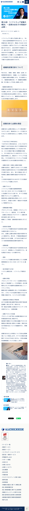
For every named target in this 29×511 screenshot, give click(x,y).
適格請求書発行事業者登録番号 (11, 497)
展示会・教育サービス (9, 454)
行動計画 (5, 474)
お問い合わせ (23, 1)
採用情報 (5, 482)
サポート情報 (6, 459)
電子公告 (5, 499)
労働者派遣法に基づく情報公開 (11, 484)
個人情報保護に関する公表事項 (11, 489)
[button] (27, 2)
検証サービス (6, 447)
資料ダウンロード (18, 1)
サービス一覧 (6, 444)
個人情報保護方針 (7, 487)
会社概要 (5, 469)
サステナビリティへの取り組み (11, 477)
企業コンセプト (7, 467)
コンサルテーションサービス (11, 452)
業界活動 (5, 479)
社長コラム (6, 33)
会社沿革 (5, 472)
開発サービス (6, 449)
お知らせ (5, 462)
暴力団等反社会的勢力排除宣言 (11, 494)
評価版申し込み (20, 1)
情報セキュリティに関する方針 (11, 492)
